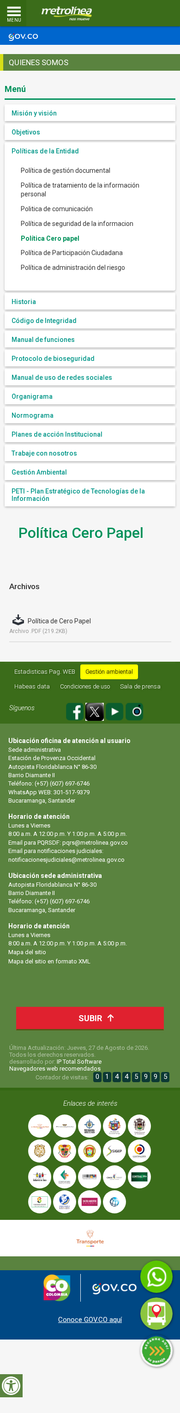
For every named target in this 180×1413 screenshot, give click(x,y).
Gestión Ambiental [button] (39, 472)
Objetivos (26, 132)
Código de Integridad (44, 320)
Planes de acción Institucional (57, 434)
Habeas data (32, 686)
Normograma (33, 415)
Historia (24, 301)
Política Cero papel (50, 238)
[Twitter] (95, 710)
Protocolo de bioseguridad (53, 358)
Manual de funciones (43, 339)
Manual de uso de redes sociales (62, 377)
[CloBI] (145, 13)
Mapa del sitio (27, 952)
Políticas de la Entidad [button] (45, 151)
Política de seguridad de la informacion (77, 223)
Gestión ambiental (109, 671)
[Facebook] (75, 710)
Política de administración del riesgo (73, 267)
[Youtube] (115, 710)
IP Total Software (79, 1061)
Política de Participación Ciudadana (72, 252)
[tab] (90, 112)
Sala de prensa (140, 686)
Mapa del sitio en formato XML (49, 961)
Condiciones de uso (85, 686)
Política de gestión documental (65, 170)
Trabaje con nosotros (44, 453)
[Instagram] (134, 710)
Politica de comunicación (57, 209)
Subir (90, 1018)
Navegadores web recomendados (55, 1068)
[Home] (67, 13)
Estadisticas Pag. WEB (44, 671)
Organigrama (32, 396)
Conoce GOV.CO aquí (90, 1320)
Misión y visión (34, 113)
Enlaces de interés (90, 1103)
